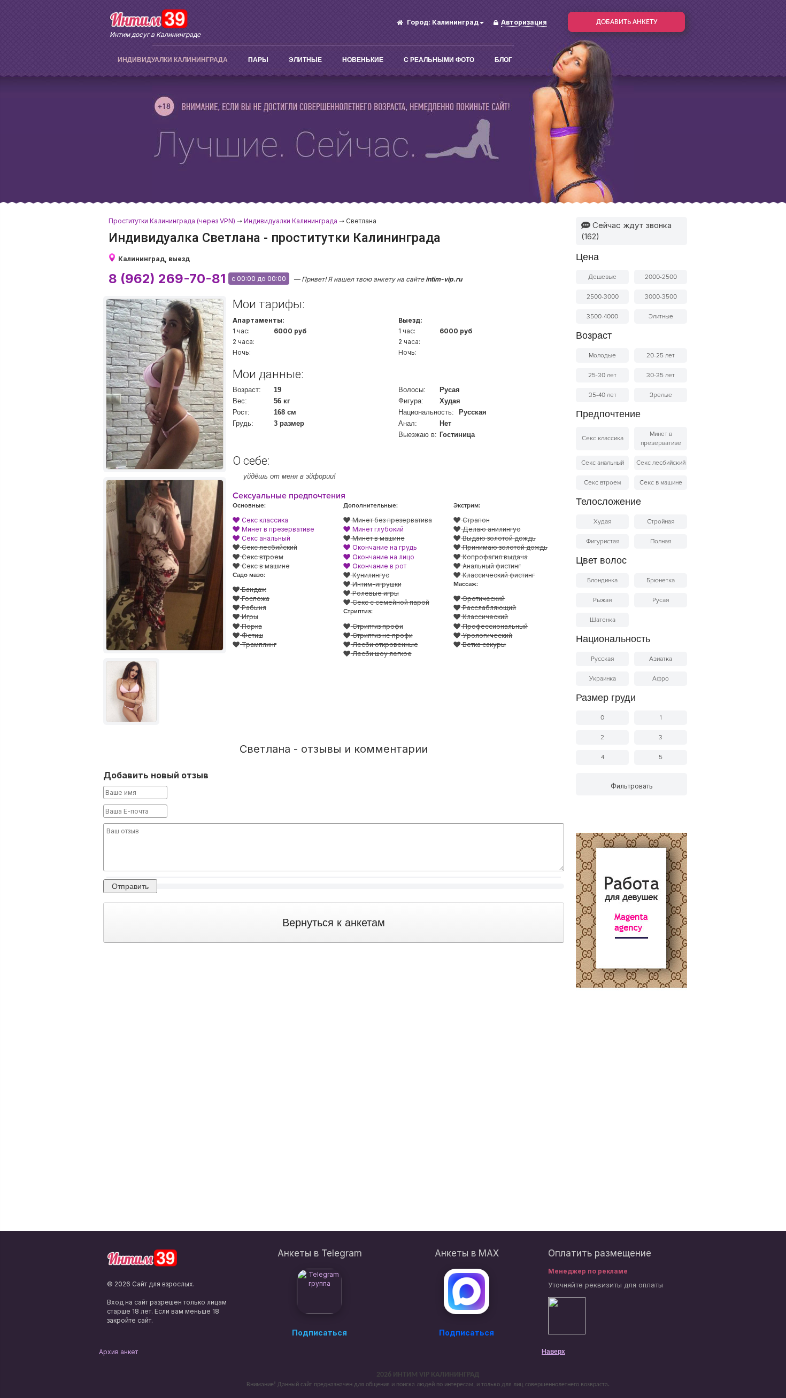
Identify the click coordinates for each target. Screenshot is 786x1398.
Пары (258, 60)
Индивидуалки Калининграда (173, 60)
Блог (503, 60)
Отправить (130, 886)
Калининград (455, 22)
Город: (418, 22)
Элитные (305, 60)
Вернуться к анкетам (333, 922)
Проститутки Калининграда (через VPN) (172, 221)
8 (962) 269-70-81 (167, 278)
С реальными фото (439, 60)
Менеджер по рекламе (588, 1271)
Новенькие (362, 60)
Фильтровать (632, 786)
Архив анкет (118, 1352)
